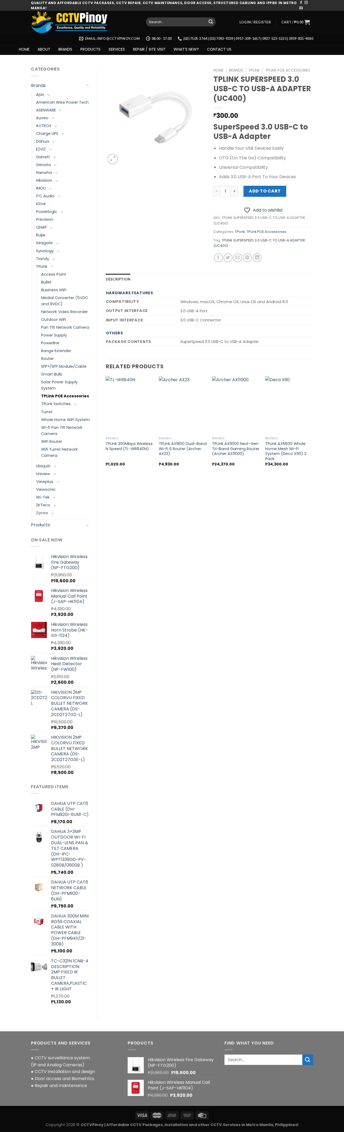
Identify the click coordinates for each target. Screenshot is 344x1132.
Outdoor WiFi (53, 319)
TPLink (41, 266)
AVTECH (43, 125)
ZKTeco (43, 505)
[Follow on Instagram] (306, 3)
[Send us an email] (301, 8)
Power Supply (54, 335)
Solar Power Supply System (59, 385)
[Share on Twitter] (228, 257)
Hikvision (44, 180)
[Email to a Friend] (237, 257)
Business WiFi (53, 290)
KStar (41, 203)
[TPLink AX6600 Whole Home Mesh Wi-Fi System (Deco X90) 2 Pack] (289, 405)
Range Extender (56, 350)
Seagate (44, 243)
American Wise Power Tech (62, 102)
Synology (45, 251)
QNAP (41, 227)
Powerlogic (46, 211)
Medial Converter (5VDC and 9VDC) (64, 301)
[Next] (313, 426)
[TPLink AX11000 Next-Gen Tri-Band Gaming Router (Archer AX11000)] (236, 405)
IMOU (41, 188)
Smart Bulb (51, 374)
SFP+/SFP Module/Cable (64, 366)
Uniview (43, 473)
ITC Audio (45, 196)
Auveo (42, 118)
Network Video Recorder (64, 311)
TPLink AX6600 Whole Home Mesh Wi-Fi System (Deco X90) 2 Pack (285, 451)
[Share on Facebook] (218, 257)
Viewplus (44, 481)
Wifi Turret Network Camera (59, 452)
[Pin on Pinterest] (247, 257)
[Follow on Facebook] (301, 3)
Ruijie (40, 235)
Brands (38, 85)
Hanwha (44, 172)
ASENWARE (46, 110)
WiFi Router (51, 441)
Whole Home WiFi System (65, 419)
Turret (47, 412)
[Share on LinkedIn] (257, 257)
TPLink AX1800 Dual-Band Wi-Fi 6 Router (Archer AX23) (183, 448)
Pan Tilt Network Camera (65, 327)
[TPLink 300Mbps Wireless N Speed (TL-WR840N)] (129, 405)
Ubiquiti (43, 466)
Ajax (40, 94)
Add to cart (265, 191)
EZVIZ (41, 149)
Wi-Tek (42, 497)
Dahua (42, 141)
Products (40, 525)
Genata (43, 164)
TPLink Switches (56, 403)
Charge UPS (47, 133)
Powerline (50, 343)
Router (47, 358)
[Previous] (106, 426)
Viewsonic (46, 489)
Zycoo (42, 513)
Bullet (46, 282)
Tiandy (42, 258)
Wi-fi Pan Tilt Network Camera (61, 430)
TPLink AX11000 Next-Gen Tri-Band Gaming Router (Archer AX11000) (235, 448)
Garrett (43, 157)
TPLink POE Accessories (65, 396)
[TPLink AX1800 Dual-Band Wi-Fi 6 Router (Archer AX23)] (183, 405)
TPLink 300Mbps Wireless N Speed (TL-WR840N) (129, 446)
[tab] (118, 279)
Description (118, 279)
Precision (44, 219)
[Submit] (210, 22)
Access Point (53, 274)
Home (218, 70)
